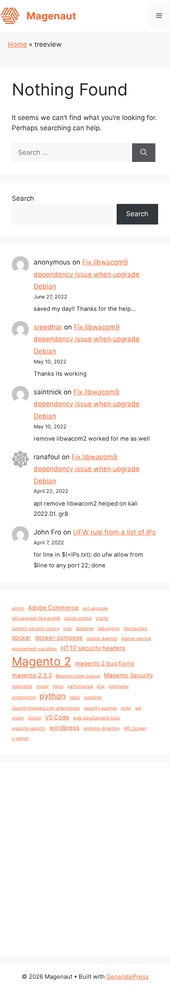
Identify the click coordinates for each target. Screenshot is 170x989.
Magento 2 (41, 661)
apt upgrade (95, 608)
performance (80, 686)
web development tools (96, 718)
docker (21, 637)
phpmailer (119, 686)
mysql (42, 686)
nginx (58, 686)
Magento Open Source (78, 676)
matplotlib (22, 686)
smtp (126, 708)
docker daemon (102, 638)
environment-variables (34, 648)
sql (138, 708)
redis (75, 697)
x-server (20, 738)
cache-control (78, 618)
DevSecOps (135, 628)
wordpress (64, 727)
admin (18, 608)
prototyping (24, 697)
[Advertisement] (85, 859)
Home (17, 44)
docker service (136, 638)
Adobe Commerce (53, 607)
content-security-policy (35, 628)
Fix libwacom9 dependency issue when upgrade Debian (87, 274)
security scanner (100, 708)
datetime (85, 628)
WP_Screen (135, 728)
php (101, 686)
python (53, 696)
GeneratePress (127, 976)
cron (67, 628)
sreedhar (48, 327)
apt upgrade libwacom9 (36, 618)
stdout (34, 718)
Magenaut (51, 16)
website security (28, 728)
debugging (109, 628)
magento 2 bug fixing (104, 663)
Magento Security (128, 675)
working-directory (101, 728)
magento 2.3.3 (32, 675)
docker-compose (59, 637)
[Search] (143, 152)
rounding (93, 697)
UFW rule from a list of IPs (114, 532)
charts (102, 618)
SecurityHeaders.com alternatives (46, 708)
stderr (18, 718)
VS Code (57, 717)
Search (23, 198)
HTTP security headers (93, 648)
